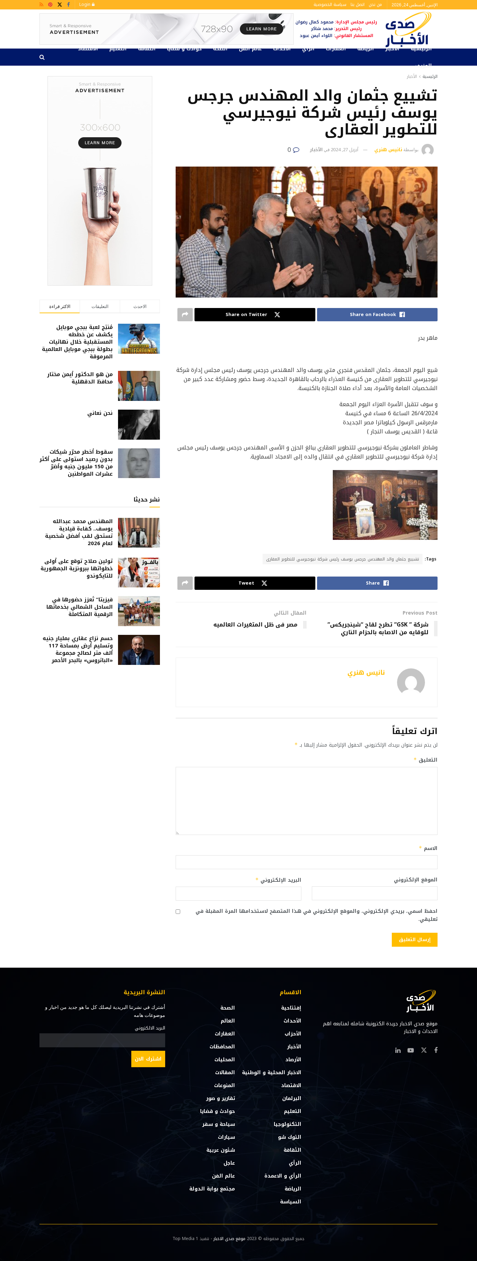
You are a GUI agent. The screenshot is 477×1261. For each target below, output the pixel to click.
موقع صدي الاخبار (229, 1238)
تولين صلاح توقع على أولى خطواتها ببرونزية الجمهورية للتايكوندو (77, 568)
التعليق (425, 760)
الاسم (428, 848)
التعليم (118, 48)
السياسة (290, 1202)
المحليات (224, 1059)
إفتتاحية (291, 1008)
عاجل (229, 1163)
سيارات (226, 1137)
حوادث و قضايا (184, 48)
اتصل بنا (358, 4)
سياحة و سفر (218, 1124)
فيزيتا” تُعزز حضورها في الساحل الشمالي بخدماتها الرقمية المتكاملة (79, 607)
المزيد (424, 66)
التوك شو (289, 1137)
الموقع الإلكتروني (416, 880)
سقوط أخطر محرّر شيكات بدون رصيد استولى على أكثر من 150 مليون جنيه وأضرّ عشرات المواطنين (76, 463)
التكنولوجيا (287, 1124)
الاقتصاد (88, 48)
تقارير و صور (220, 1098)
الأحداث (282, 48)
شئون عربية (220, 1150)
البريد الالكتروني (150, 1028)
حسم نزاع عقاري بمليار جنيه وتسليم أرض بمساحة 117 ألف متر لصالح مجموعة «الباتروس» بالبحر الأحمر (78, 649)
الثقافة (147, 48)
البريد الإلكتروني (278, 880)
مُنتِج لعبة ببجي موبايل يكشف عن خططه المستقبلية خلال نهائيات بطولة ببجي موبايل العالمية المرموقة (77, 341)
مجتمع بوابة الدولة (212, 1189)
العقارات (336, 48)
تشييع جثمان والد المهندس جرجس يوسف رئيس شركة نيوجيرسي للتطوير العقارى (342, 559)
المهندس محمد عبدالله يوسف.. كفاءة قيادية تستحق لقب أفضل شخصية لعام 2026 (79, 532)
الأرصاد (293, 1059)
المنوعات (224, 1085)
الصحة (220, 48)
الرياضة (365, 48)
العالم (228, 1021)
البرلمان (291, 1098)
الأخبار (392, 48)
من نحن (375, 4)
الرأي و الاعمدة (282, 1176)
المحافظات (222, 1046)
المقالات (225, 1072)
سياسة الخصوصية (330, 4)
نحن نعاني (100, 413)
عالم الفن (250, 48)
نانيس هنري (388, 149)
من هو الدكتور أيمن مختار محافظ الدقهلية (80, 378)
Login (85, 4)
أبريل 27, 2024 (344, 149)
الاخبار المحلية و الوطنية (271, 1072)
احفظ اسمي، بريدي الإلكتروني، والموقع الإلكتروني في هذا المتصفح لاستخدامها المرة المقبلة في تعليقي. (317, 915)
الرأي (308, 48)
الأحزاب (293, 1034)
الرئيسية (421, 48)
